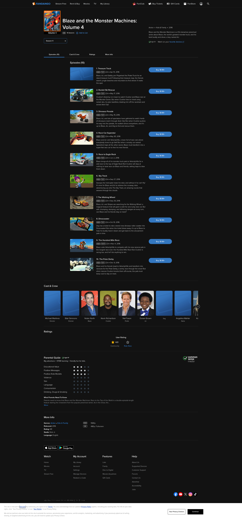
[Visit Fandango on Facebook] (176, 494)
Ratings (92, 54)
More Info (109, 54)
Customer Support (139, 470)
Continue (195, 512)
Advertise (135, 482)
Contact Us (136, 478)
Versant (22, 507)
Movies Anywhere (109, 474)
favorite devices (176, 42)
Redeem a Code (79, 478)
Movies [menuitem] (86, 4)
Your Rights (38, 509)
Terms (50, 507)
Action (53, 423)
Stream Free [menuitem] (60, 4)
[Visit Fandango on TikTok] (195, 494)
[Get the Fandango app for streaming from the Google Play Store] (66, 447)
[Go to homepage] (41, 4)
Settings (76, 470)
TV (45, 470)
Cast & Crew (74, 54)
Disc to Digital (108, 470)
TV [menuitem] (95, 4)
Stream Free (48, 474)
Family (105, 466)
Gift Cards (106, 478)
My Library (77, 462)
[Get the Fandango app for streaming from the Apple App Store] (51, 447)
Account (76, 466)
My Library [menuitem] (105, 4)
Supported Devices (139, 466)
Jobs (134, 489)
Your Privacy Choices (176, 512)
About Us (135, 462)
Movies (46, 466)
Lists (104, 462)
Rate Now (128, 346)
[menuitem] (173, 4)
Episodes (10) (54, 54)
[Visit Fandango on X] (185, 494)
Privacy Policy (86, 507)
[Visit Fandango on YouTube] (180, 494)
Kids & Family (62, 423)
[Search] (208, 4)
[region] (121, 511)
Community (115, 346)
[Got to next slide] (197, 306)
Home (46, 462)
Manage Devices (79, 474)
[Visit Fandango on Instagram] (190, 494)
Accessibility (136, 486)
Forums (135, 474)
